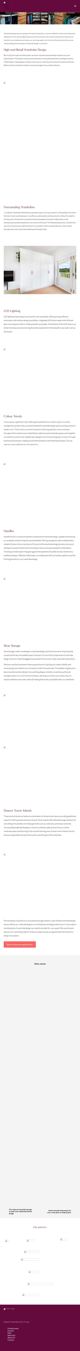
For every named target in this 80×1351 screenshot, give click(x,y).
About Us (11, 1337)
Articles (11, 1331)
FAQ (9, 1333)
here (24, 444)
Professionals (13, 1328)
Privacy (26, 1322)
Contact (11, 1340)
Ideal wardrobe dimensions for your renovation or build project (33, 1025)
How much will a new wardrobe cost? (23, 1178)
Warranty (11, 1335)
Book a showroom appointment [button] (20, 944)
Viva (5, 213)
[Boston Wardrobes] (7, 5)
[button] (75, 6)
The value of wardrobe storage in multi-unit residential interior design (36, 1102)
